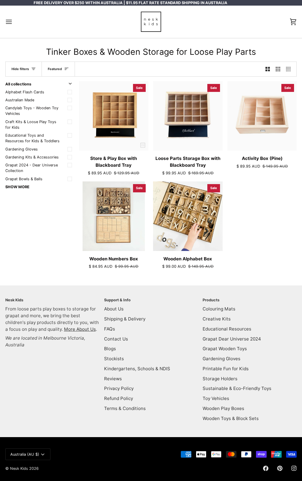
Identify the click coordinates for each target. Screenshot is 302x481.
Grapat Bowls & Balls (23, 179)
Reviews (113, 378)
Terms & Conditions (125, 408)
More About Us (80, 329)
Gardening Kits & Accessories (32, 157)
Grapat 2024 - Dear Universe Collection (31, 168)
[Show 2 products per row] (267, 69)
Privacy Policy (119, 388)
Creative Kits (217, 319)
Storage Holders (220, 378)
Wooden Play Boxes (223, 408)
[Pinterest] (280, 468)
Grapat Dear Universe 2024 (232, 339)
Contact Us (116, 339)
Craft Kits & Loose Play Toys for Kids (30, 125)
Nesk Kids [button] (14, 300)
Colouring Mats (219, 309)
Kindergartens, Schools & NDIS (137, 368)
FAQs (109, 329)
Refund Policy (118, 398)
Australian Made (19, 100)
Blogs (110, 348)
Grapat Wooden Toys (225, 348)
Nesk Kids (19, 468)
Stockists (114, 358)
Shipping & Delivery (124, 319)
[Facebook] (265, 468)
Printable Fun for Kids (226, 368)
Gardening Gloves (21, 149)
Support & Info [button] (117, 300)
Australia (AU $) (24, 454)
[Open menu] (14, 22)
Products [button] (211, 300)
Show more (17, 187)
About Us (114, 309)
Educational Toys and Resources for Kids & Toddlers (32, 138)
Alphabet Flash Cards (24, 92)
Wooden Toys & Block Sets (231, 418)
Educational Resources (227, 329)
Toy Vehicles (216, 398)
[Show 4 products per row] (289, 69)
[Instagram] (294, 468)
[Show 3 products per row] (278, 69)
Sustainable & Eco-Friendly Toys (237, 388)
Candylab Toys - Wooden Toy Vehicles (31, 111)
